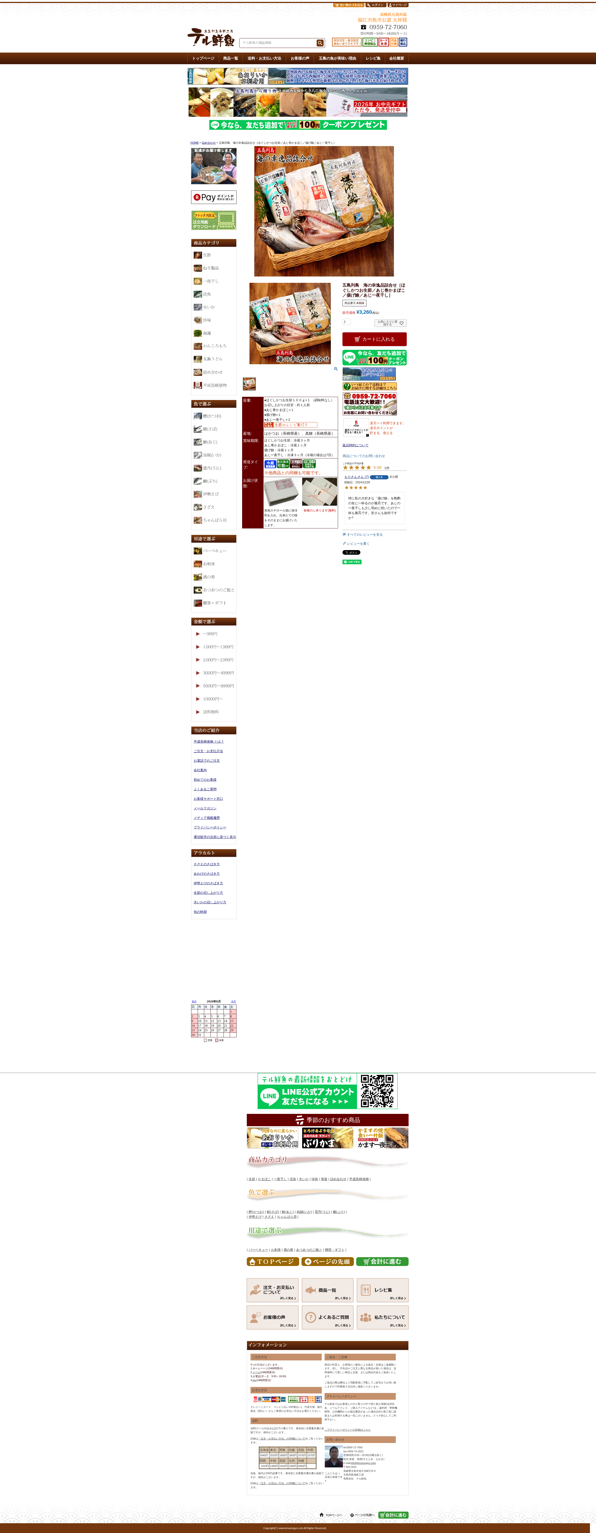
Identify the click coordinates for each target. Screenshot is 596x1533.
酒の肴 (288, 1250)
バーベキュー (258, 1250)
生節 (252, 1179)
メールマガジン (205, 808)
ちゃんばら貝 (287, 1217)
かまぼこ (264, 1179)
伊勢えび (255, 1217)
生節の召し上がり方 (208, 893)
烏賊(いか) (304, 1212)
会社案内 (200, 770)
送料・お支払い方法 (264, 58)
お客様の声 (300, 58)
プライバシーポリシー (210, 827)
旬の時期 (200, 912)
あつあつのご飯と (309, 1250)
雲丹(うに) (322, 1212)
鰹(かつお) (256, 1212)
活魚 (293, 1179)
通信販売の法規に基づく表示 (215, 837)
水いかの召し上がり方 (210, 902)
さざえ (269, 1217)
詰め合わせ (209, 142)
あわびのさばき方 (207, 873)
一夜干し (280, 1179)
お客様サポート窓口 (208, 799)
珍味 (315, 1179)
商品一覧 (230, 58)
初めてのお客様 (205, 780)
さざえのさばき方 (207, 864)
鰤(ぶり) (339, 1212)
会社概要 (396, 58)
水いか (304, 1179)
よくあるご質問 (205, 789)
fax (254, 1380)
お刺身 (276, 1250)
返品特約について (355, 445)
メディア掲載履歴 (207, 818)
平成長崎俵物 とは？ (209, 741)
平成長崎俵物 (359, 1179)
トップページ (203, 58)
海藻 (324, 1179)
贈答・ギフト (335, 1250)
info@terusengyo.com (363, 1463)
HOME (194, 142)
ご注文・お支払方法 (208, 751)
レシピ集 (373, 58)
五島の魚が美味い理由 (337, 58)
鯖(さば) (273, 1212)
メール (256, 1372)
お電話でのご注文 (207, 760)
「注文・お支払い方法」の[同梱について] (282, 1438)
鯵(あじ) (288, 1212)
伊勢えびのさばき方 (208, 883)
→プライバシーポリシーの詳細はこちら (348, 1429)
